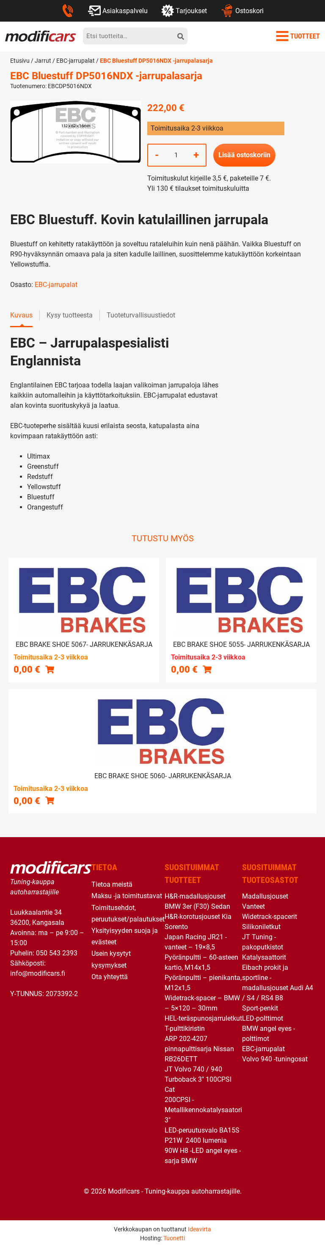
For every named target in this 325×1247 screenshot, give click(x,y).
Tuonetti (174, 1238)
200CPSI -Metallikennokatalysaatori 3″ (203, 1110)
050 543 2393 (56, 953)
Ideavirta (199, 1229)
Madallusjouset (265, 896)
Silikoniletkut (261, 927)
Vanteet (253, 906)
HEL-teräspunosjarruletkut (203, 1018)
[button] (50, 669)
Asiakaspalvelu (125, 11)
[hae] (180, 36)
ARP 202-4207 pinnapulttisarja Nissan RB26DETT (199, 1049)
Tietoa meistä (111, 884)
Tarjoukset (191, 11)
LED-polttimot (262, 1018)
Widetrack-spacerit (269, 917)
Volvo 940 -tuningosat (275, 1059)
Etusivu (20, 60)
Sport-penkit (260, 1008)
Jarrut (43, 60)
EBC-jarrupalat (75, 60)
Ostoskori (249, 11)
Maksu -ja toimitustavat (126, 896)
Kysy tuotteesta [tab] (70, 315)
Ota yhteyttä (109, 977)
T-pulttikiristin (185, 1028)
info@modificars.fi (37, 973)
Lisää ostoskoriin (244, 155)
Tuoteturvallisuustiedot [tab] (141, 315)
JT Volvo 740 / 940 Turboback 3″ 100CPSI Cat (198, 1079)
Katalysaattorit (264, 957)
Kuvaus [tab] (21, 315)
